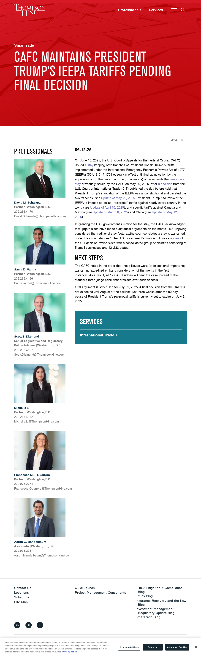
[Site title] (30, 10)
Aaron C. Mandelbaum (30, 541)
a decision (165, 184)
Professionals (129, 10)
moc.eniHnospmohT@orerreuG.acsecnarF (43, 488)
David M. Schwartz (27, 202)
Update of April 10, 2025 (107, 207)
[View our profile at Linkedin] (17, 625)
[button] (174, 10)
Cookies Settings (129, 647)
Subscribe (21, 597)
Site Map (21, 602)
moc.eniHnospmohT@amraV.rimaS (38, 283)
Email (174, 140)
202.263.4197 (23, 350)
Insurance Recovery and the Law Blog (161, 602)
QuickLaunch (85, 588)
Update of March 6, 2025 (110, 212)
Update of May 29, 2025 (118, 198)
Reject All (153, 647)
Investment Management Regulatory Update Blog (155, 611)
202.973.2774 (23, 483)
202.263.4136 (23, 278)
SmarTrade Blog (148, 617)
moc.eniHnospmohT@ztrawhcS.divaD (40, 216)
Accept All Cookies (177, 647)
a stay (89, 165)
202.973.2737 (23, 550)
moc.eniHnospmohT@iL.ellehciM (36, 421)
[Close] (196, 647)
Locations (21, 592)
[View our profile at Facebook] (40, 625)
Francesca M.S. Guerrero (32, 475)
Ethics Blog (144, 596)
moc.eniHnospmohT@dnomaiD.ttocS (39, 354)
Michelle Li (22, 407)
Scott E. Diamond (26, 336)
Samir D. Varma (25, 269)
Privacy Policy (69, 652)
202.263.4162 (23, 417)
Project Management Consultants (100, 592)
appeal (174, 238)
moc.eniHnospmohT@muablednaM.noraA (42, 555)
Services (156, 10)
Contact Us (22, 588)
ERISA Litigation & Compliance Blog (159, 590)
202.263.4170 (23, 211)
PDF (182, 140)
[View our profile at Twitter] (28, 625)
